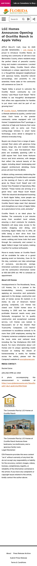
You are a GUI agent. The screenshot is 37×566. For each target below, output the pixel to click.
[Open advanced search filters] (28, 19)
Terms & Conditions (18, 562)
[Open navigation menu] (4, 19)
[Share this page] (33, 19)
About (8, 553)
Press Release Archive (22, 553)
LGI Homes (28, 50)
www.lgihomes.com (27, 359)
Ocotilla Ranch (10, 111)
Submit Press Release (18, 558)
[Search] (23, 19)
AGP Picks (5, 3)
